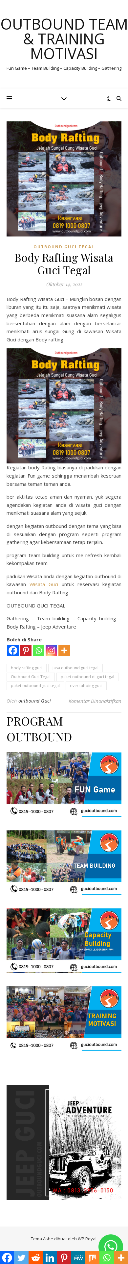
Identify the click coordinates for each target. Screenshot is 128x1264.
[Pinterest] (26, 650)
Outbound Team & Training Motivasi (64, 38)
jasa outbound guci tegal (75, 668)
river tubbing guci (86, 685)
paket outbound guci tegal (35, 685)
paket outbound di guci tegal (87, 677)
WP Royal (87, 1239)
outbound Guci (34, 701)
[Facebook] (13, 650)
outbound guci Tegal (64, 247)
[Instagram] (51, 650)
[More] (64, 650)
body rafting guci (26, 668)
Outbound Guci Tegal (31, 677)
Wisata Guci (46, 584)
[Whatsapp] (38, 650)
